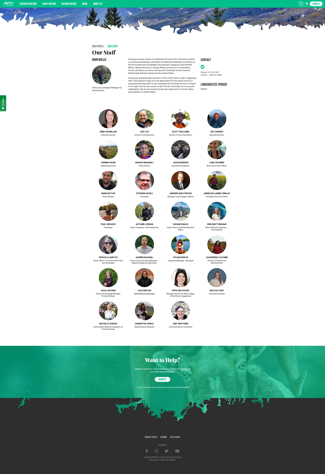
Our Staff (113, 46)
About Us (97, 4)
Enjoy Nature (49, 4)
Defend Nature (69, 4)
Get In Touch (175, 437)
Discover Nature (28, 4)
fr (307, 3)
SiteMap (163, 437)
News (84, 4)
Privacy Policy (151, 437)
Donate (316, 4)
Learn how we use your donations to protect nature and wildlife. (164, 387)
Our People (98, 46)
